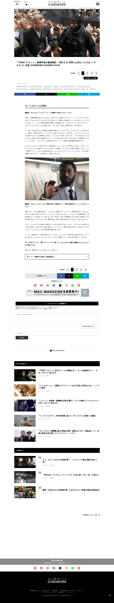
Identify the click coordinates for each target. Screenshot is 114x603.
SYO (51, 493)
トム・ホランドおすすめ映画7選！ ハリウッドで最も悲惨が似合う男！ (70, 461)
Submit (22, 337)
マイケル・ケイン (47, 89)
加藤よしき (52, 465)
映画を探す (17, 3)
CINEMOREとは (34, 590)
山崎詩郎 (56, 86)
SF (87, 89)
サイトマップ (70, 592)
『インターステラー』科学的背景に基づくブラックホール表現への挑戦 (66, 416)
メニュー (98, 3)
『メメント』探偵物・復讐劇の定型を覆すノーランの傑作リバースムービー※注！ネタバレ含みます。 (68, 402)
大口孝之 (26, 83)
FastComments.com (58, 350)
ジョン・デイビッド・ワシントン (68, 86)
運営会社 (61, 592)
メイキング (92, 89)
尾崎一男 (48, 376)
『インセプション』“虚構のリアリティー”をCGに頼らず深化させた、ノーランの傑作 (68, 386)
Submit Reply (87, 326)
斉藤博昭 (48, 436)
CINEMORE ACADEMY (33, 8)
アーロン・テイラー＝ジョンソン (72, 89)
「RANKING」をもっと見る (90, 515)
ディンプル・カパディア (35, 89)
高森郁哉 (48, 391)
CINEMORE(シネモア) (21, 8)
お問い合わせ (46, 590)
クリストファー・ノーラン (35, 86)
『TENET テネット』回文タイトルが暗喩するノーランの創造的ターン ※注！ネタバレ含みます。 (68, 371)
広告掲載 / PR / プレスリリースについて (72, 590)
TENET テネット (48, 86)
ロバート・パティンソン (84, 86)
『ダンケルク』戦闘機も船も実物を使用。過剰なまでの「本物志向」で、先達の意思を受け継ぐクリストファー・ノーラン (68, 432)
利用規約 (18, 307)
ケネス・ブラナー (58, 89)
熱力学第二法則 (74, 141)
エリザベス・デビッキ (22, 89)
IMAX (83, 89)
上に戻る (110, 595)
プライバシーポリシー (49, 592)
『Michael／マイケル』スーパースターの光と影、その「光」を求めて (71, 475)
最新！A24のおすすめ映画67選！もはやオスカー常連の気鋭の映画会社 (71, 490)
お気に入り (26, 3)
